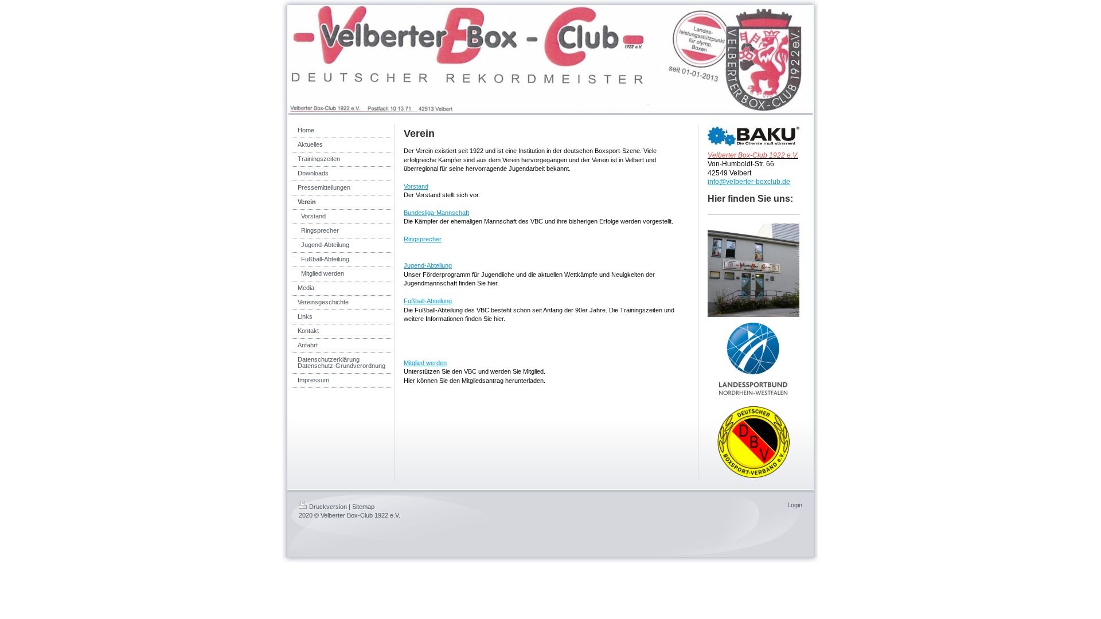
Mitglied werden (425, 362)
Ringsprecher (423, 239)
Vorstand (416, 186)
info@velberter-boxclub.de (749, 182)
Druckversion (328, 506)
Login (794, 505)
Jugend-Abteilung (428, 265)
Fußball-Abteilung (428, 300)
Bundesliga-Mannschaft (436, 212)
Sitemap (363, 506)
